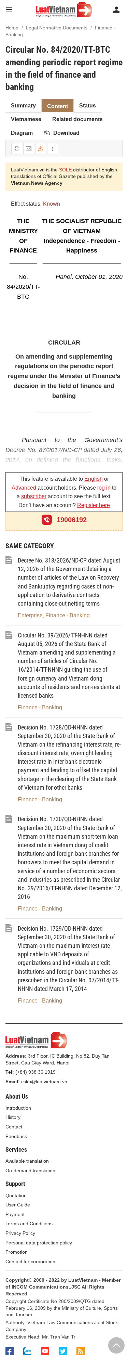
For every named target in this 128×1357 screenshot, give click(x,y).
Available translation (27, 1161)
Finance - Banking (67, 615)
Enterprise (30, 615)
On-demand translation (30, 1170)
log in (104, 488)
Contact (13, 1126)
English (93, 479)
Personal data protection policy (38, 1242)
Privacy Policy (20, 1233)
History (12, 1117)
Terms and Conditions (29, 1223)
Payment (15, 1214)
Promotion (16, 1252)
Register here (93, 505)
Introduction (18, 1108)
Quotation (16, 1195)
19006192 (71, 520)
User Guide (17, 1204)
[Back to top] (116, 1345)
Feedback (16, 1136)
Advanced (24, 488)
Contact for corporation (30, 1261)
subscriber (33, 496)
